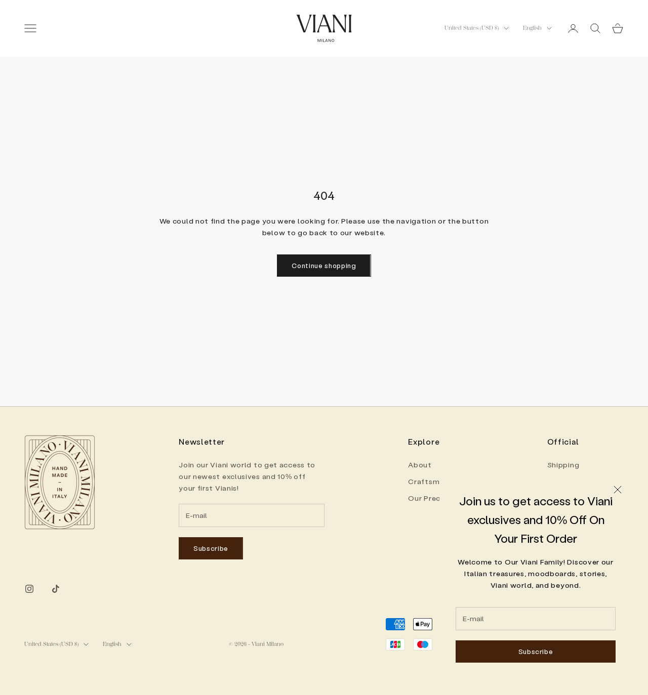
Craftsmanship (435, 481)
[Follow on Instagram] (29, 589)
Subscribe (535, 651)
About (420, 464)
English (532, 28)
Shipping (563, 464)
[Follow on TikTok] (56, 589)
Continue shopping (324, 265)
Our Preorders (434, 498)
